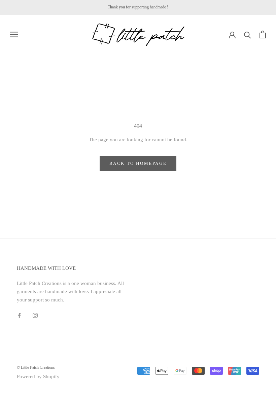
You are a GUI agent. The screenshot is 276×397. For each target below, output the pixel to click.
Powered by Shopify (38, 376)
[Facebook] (19, 315)
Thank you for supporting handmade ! (138, 7)
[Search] (247, 34)
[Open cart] (263, 34)
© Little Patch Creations (36, 367)
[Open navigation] (14, 34)
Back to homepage (138, 163)
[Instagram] (35, 315)
